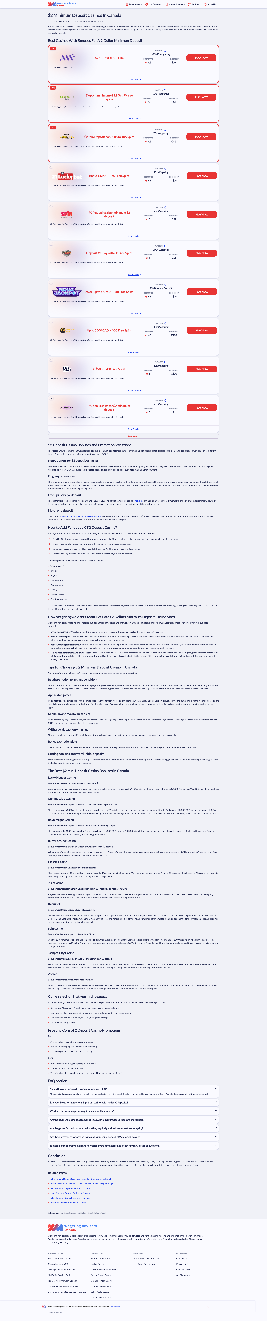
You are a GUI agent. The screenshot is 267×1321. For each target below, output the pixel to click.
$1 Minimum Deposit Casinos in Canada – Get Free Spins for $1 (80, 1179)
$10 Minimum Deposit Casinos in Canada (70, 1197)
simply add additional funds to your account (81, 516)
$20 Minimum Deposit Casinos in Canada (70, 1188)
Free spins (138, 500)
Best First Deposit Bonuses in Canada (68, 1202)
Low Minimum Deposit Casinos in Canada (70, 1193)
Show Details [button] (133, 79)
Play (252, 1317)
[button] (133, 436)
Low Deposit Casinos (68, 1213)
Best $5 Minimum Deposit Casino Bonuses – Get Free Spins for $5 (81, 1183)
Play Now (201, 57)
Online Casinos (53, 1213)
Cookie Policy (114, 1306)
